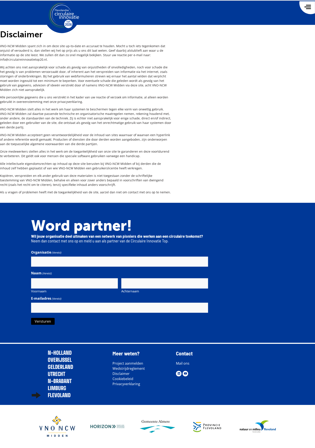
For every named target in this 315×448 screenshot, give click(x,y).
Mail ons (182, 363)
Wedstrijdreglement (128, 368)
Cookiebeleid (122, 378)
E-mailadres (46, 298)
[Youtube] (185, 373)
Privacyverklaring (126, 384)
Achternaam (130, 291)
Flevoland (59, 395)
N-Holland (60, 353)
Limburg (57, 388)
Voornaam (38, 291)
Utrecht (56, 374)
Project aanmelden (127, 363)
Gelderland (60, 367)
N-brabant (60, 381)
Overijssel (60, 360)
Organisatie (46, 252)
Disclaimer (121, 373)
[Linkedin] (179, 373)
